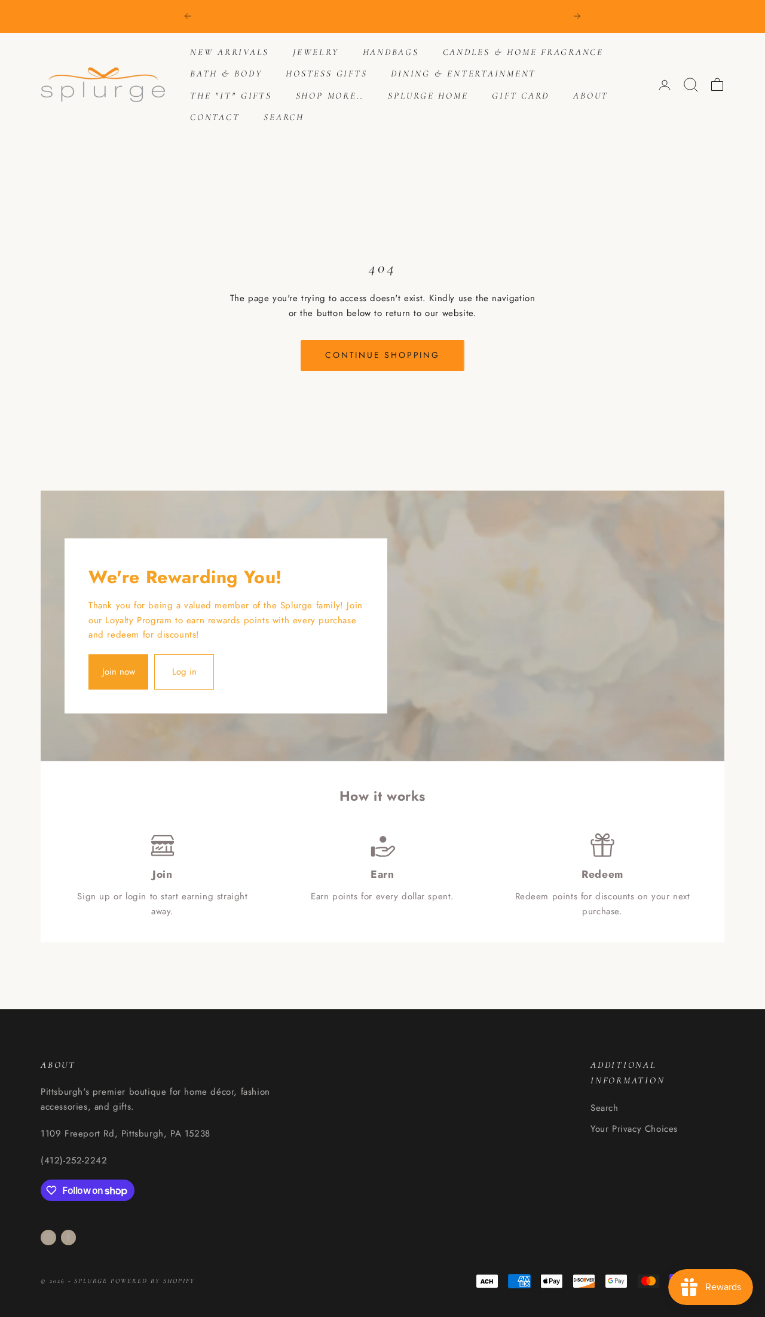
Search (284, 117)
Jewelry (315, 52)
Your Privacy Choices (634, 1128)
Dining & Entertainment (463, 73)
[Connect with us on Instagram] (48, 1237)
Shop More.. (330, 95)
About (590, 95)
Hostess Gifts (326, 73)
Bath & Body (226, 73)
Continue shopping (382, 355)
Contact (215, 117)
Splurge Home (428, 95)
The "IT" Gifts (231, 95)
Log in (184, 671)
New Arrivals (229, 52)
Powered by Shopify (153, 1281)
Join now (118, 671)
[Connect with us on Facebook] (68, 1237)
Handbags (391, 52)
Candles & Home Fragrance (523, 52)
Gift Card (520, 95)
